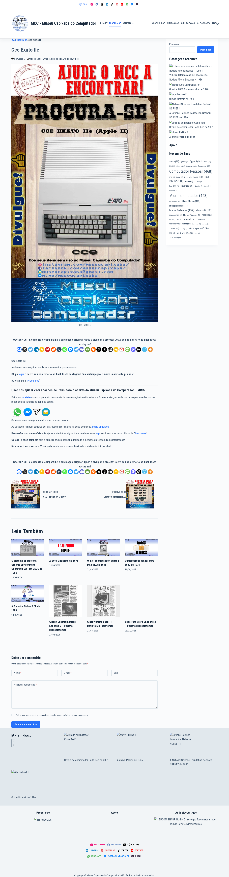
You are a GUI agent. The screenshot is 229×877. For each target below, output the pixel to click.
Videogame (199, 228)
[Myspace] (110, 349)
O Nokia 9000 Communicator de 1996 (189, 89)
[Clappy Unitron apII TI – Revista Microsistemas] (103, 601)
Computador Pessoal (190, 171)
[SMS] (127, 349)
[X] (24, 349)
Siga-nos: (82, 4)
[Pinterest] (117, 4)
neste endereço (100, 426)
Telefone (205, 224)
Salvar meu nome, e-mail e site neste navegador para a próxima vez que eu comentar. (52, 715)
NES (179, 219)
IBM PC (176, 181)
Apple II (46, 59)
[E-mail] (137, 4)
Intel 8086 (198, 182)
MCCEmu (156, 23)
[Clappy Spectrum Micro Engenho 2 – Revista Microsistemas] (65, 601)
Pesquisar (174, 44)
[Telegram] (76, 349)
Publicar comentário (26, 724)
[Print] (93, 349)
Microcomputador (188, 195)
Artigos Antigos (141, 25)
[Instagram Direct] (37, 412)
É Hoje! (103, 23)
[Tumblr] (59, 349)
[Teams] (81, 349)
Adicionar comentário (25, 684)
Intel (189, 181)
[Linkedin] (36, 349)
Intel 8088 (174, 186)
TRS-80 (174, 228)
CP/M (172, 177)
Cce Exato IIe (62, 59)
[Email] (87, 349)
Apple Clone (35, 59)
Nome (17, 672)
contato (26, 397)
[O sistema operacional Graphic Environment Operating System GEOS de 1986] (27, 547)
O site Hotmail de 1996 (23, 797)
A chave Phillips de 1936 (182, 136)
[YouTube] (122, 4)
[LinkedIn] (107, 4)
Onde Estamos (188, 23)
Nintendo (190, 219)
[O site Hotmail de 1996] (35, 782)
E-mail (68, 672)
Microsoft (204, 210)
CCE (53, 59)
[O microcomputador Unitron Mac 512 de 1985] (103, 547)
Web (172, 233)
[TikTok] (112, 4)
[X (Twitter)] (102, 4)
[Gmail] (121, 349)
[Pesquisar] (216, 23)
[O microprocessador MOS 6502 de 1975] (141, 547)
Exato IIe (74, 59)
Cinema (181, 166)
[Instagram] (92, 4)
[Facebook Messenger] (132, 4)
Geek (195, 177)
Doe (163, 23)
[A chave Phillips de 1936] (141, 745)
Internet (187, 185)
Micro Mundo (191, 201)
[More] (150, 349)
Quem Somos (173, 23)
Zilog (197, 233)
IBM (204, 176)
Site (116, 672)
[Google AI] (104, 349)
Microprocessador (179, 206)
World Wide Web (185, 233)
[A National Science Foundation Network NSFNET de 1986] (194, 745)
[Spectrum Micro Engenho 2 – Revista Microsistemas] (141, 601)
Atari (207, 162)
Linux (197, 186)
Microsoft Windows (192, 215)
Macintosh (207, 186)
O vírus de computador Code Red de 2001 (191, 127)
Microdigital (174, 201)
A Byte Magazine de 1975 (63, 560)
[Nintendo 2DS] (43, 819)
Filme (188, 177)
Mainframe (173, 190)
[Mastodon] (133, 349)
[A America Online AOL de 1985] (27, 593)
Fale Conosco (203, 23)
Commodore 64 (191, 166)
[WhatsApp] (127, 4)
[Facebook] (97, 4)
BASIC (172, 166)
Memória (127, 23)
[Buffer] (98, 349)
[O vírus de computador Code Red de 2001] (88, 745)
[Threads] (138, 349)
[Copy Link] (41, 349)
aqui (21, 374)
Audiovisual (142, 34)
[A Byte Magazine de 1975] (65, 547)
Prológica (201, 219)
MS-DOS (207, 215)
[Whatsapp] (64, 349)
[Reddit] (53, 349)
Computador (204, 166)
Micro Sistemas (181, 210)
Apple (174, 161)
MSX (172, 219)
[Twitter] (30, 349)
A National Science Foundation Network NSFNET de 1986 (191, 762)
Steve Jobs (196, 224)
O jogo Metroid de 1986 (181, 99)
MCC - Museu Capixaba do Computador (63, 23)
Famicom (179, 177)
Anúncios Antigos (142, 14)
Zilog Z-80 (175, 237)
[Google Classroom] (116, 349)
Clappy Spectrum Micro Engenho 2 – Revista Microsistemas (62, 625)
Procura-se (115, 23)
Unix (184, 229)
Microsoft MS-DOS (175, 215)
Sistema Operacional (180, 224)
